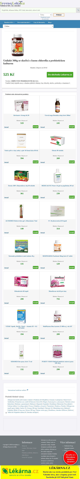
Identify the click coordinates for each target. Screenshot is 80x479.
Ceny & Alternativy (39, 22)
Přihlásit (59, 15)
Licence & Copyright (27, 457)
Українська (43, 17)
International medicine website (17, 390)
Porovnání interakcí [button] (23, 22)
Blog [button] (49, 22)
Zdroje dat (24, 446)
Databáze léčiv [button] (8, 22)
